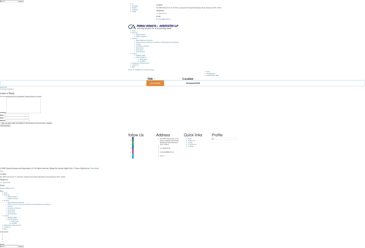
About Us (135, 33)
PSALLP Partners (141, 36)
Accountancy (140, 48)
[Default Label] (133, 144)
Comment (3, 112)
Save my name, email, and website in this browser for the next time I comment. (27, 123)
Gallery (192, 146)
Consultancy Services (142, 46)
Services (134, 38)
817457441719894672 (7, 89)
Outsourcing (139, 50)
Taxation (138, 44)
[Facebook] (133, 140)
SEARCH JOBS (140, 55)
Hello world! (3, 87)
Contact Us (135, 65)
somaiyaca (151, 70)
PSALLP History (140, 35)
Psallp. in (162, 156)
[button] (155, 83)
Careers (134, 53)
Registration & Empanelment (140, 63)
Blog (133, 67)
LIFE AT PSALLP (141, 57)
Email (2, 118)
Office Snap (143, 59)
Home (134, 31)
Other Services (140, 52)
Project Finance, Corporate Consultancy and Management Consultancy (157, 42)
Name (2, 115)
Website (2, 120)
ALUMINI (142, 61)
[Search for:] (9, 1)
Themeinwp (94, 168)
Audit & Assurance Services (144, 40)
